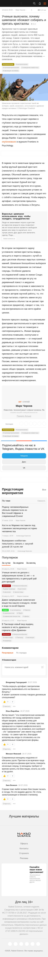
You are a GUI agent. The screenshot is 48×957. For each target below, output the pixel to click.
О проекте (24, 853)
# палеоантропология (11, 67)
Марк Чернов (20, 10)
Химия (5, 610)
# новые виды (8, 637)
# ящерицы (7, 641)
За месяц (31, 563)
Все (44, 489)
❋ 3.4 (33, 24)
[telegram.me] (32, 944)
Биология (6, 586)
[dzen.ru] (27, 944)
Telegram (24, 456)
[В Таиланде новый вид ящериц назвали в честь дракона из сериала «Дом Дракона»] (42, 627)
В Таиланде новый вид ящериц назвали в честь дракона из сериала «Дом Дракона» (17, 627)
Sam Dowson (11, 785)
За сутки (6, 563)
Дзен (24, 462)
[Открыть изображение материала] (24, 87)
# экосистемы (18, 592)
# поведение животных (30, 67)
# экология (7, 592)
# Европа (26, 610)
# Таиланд (19, 637)
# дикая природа (9, 589)
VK (24, 468)
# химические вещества (11, 616)
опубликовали (9, 142)
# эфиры (26, 616)
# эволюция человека (10, 71)
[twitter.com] (10, 944)
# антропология (22, 64)
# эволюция (30, 637)
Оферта (24, 843)
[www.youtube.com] (21, 944)
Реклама (24, 858)
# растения (22, 589)
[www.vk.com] (15, 944)
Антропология (8, 64)
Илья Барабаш (12, 711)
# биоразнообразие (20, 586)
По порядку (21, 653)
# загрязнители (8, 613)
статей (24, 402)
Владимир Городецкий (16, 682)
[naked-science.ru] (38, 944)
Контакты (24, 848)
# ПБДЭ (20, 613)
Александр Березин (23, 536)
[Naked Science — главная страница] (13, 3)
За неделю (18, 563)
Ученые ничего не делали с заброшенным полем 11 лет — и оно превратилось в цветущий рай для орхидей (19, 577)
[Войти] (45, 3)
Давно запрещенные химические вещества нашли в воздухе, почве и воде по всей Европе (19, 603)
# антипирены (15, 610)
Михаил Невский (13, 754)
